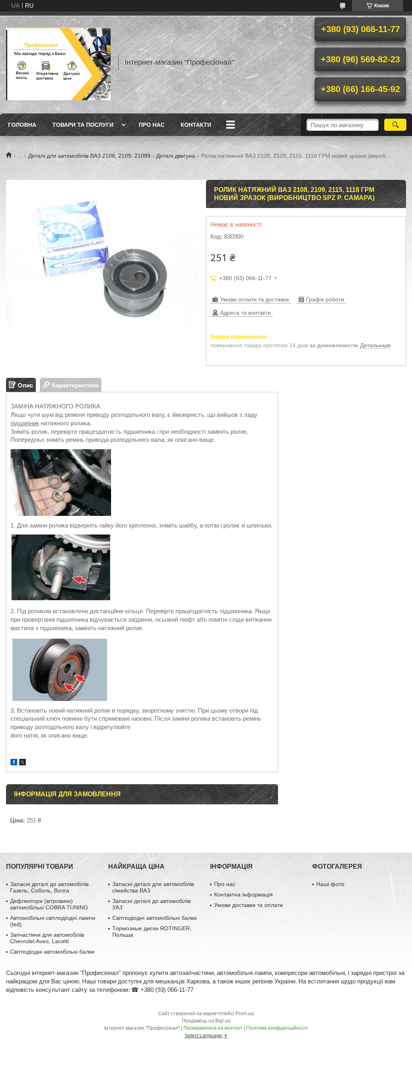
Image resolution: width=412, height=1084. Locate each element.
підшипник (24, 423)
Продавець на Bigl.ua (206, 1021)
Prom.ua (244, 1013)
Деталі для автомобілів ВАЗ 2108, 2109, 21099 (89, 156)
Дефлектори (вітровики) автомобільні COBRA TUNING (49, 904)
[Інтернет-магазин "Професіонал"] (58, 62)
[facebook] (13, 763)
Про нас (152, 125)
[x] (22, 763)
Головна (22, 125)
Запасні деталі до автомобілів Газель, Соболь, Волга (49, 887)
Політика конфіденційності (277, 1028)
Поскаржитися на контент (213, 1028)
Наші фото (330, 884)
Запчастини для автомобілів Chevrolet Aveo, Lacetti (47, 937)
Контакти (196, 125)
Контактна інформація (243, 894)
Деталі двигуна (175, 156)
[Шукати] (395, 125)
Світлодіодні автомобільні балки (52, 951)
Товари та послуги (82, 125)
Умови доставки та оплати (248, 905)
